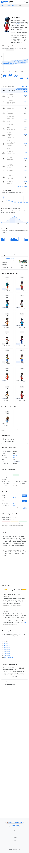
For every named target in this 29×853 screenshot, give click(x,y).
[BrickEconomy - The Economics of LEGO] (7, 2)
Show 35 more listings (21, 186)
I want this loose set (9, 441)
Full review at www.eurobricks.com (10, 624)
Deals (14, 840)
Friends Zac (9, 657)
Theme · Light (15, 825)
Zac (7, 643)
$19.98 (25, 267)
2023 (5, 264)
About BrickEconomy (14, 849)
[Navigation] (25, 2)
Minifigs (3, 5)
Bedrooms (14, 5)
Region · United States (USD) (15, 822)
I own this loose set (9, 439)
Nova (7, 639)
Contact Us (14, 852)
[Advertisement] (15, 11)
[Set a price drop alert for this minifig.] (25, 508)
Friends (8, 5)
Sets (14, 835)
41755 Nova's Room (20, 24)
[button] (22, 192)
